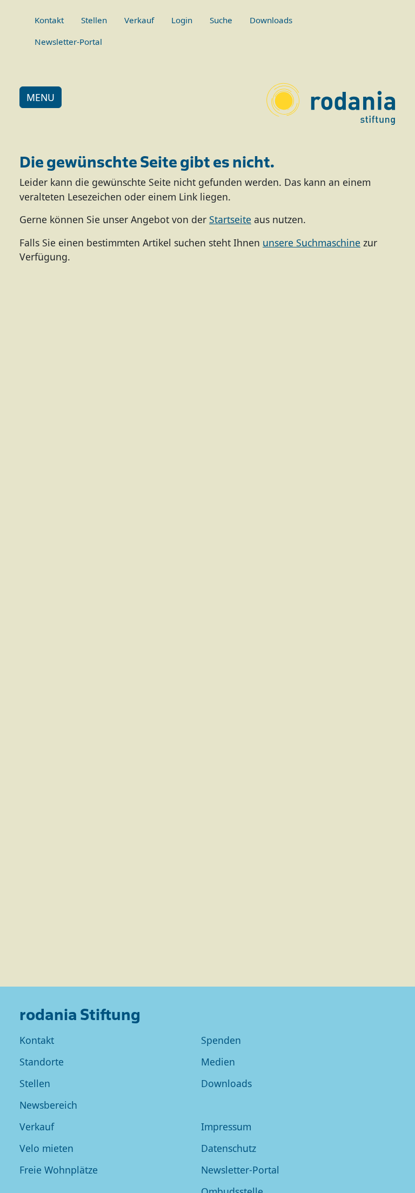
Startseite (230, 219)
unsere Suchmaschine (311, 242)
